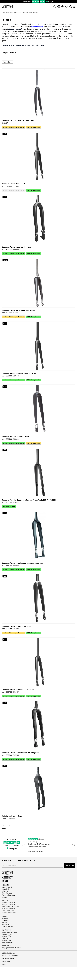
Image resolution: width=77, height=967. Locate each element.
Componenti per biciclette (13, 12)
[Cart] (70, 6)
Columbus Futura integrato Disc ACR (16, 626)
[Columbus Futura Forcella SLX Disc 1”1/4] (38, 662)
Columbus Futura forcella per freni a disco (18, 310)
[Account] (62, 6)
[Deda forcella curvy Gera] (38, 788)
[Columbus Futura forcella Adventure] (38, 219)
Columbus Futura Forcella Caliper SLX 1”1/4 (19, 373)
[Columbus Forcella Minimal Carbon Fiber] (38, 93)
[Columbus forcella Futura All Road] (38, 409)
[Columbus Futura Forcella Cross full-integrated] (38, 725)
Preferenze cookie (8, 959)
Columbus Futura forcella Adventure (16, 247)
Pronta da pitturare (9, 506)
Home (3, 12)
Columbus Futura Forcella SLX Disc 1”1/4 (18, 690)
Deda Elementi (37, 26)
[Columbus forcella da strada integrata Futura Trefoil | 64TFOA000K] (38, 472)
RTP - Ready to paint (33, 127)
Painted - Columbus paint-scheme (14, 127)
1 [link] (3, 826)
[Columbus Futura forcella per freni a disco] (38, 282)
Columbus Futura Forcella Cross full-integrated (20, 753)
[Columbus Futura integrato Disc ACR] (38, 598)
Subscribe (69, 865)
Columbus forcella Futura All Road (15, 437)
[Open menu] (74, 7)
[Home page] (7, 6)
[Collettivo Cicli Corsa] (58, 6)
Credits (4, 964)
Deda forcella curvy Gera (12, 816)
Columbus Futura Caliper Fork (13, 184)
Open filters (7, 62)
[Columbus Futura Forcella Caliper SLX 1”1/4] (38, 346)
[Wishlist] (66, 6)
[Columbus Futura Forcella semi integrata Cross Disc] (38, 535)
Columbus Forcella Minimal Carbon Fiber (18, 121)
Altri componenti (27, 12)
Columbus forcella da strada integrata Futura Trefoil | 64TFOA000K (29, 500)
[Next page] (9, 825)
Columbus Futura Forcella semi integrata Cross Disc (22, 563)
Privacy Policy (6, 961)
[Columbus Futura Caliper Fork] (38, 156)
